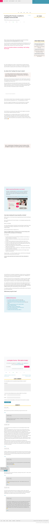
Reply (5, 412)
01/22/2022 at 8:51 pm (9, 460)
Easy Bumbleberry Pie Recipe (39, 53)
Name (5, 394)
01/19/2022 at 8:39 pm (9, 479)
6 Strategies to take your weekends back (14, 306)
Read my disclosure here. (16, 20)
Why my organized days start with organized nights (16, 304)
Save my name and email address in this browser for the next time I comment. (17, 399)
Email (5, 397)
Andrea (8, 415)
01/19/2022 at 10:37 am (7, 488)
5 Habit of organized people (12, 305)
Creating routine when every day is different (14, 309)
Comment (6, 383)
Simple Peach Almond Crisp (39, 49)
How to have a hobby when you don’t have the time (16, 307)
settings (7, 469)
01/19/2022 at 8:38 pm (9, 499)
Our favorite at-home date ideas (13, 308)
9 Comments (29, 15)
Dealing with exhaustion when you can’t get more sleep (16, 300)
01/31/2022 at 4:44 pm (9, 416)
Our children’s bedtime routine (12, 299)
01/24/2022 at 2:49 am (6, 425)
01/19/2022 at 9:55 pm (6, 449)
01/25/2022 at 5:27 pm (6, 408)
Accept (5, 470)
